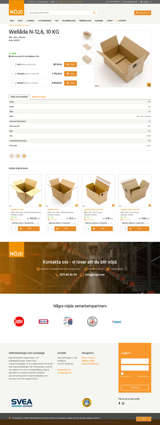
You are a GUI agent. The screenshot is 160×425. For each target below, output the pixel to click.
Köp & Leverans (88, 358)
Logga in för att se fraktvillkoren (70, 2)
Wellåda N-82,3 (53, 210)
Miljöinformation (39, 97)
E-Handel (31, 20)
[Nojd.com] (16, 7)
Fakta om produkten (19, 97)
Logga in (135, 388)
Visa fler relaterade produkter (23, 239)
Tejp (57, 20)
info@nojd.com (64, 370)
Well (12, 20)
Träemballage (85, 20)
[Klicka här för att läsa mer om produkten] (25, 190)
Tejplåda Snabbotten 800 (93, 210)
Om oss (31, 2)
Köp (72, 65)
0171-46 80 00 (114, 2)
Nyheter (122, 20)
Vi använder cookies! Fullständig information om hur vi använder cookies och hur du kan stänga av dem (55, 418)
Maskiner (99, 20)
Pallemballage (69, 20)
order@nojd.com (65, 373)
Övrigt (110, 20)
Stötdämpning (45, 20)
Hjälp (53, 2)
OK (143, 419)
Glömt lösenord (143, 376)
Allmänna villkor (88, 361)
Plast (20, 20)
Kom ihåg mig (125, 376)
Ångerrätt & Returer (90, 364)
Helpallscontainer (17, 210)
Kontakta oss (43, 2)
